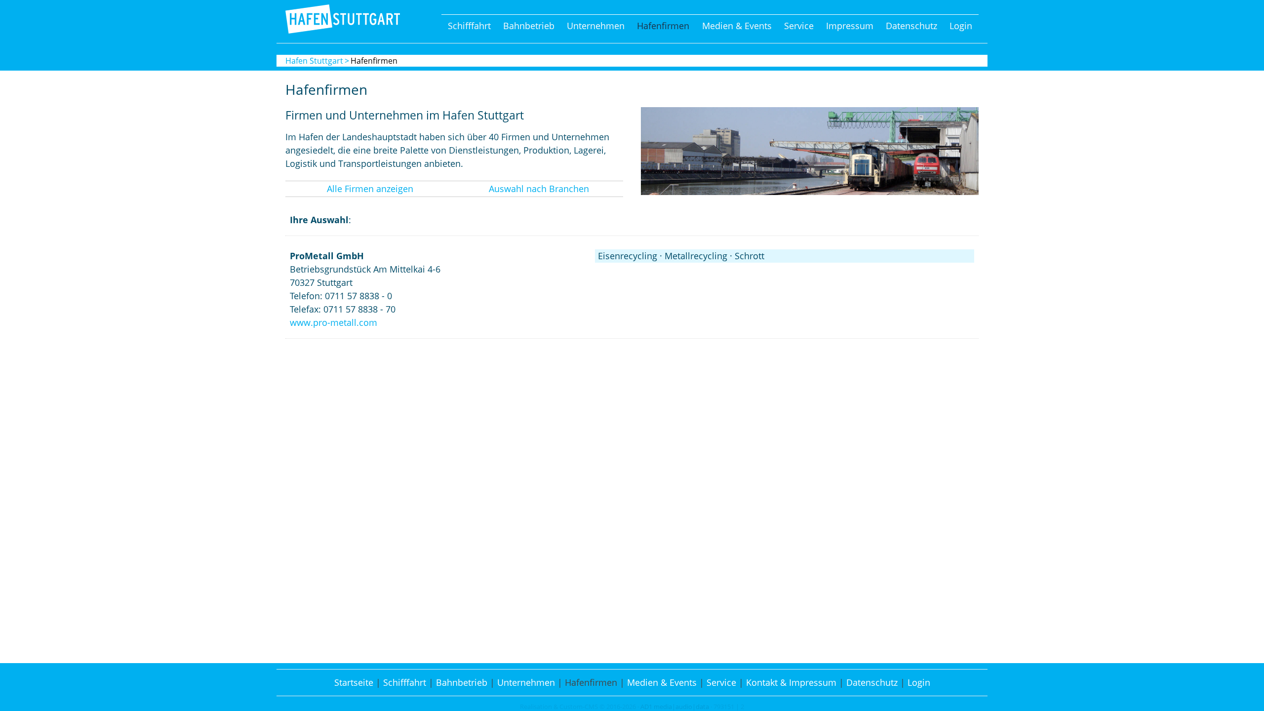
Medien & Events (737, 26)
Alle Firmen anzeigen (370, 189)
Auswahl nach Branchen (539, 189)
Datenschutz (911, 26)
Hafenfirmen (663, 26)
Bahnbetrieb (528, 26)
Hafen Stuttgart (314, 60)
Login (960, 26)
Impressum (849, 26)
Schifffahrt (469, 26)
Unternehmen (596, 26)
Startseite (353, 682)
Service (799, 26)
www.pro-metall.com (333, 322)
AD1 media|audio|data (674, 707)
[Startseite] (342, 30)
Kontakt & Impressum (791, 682)
